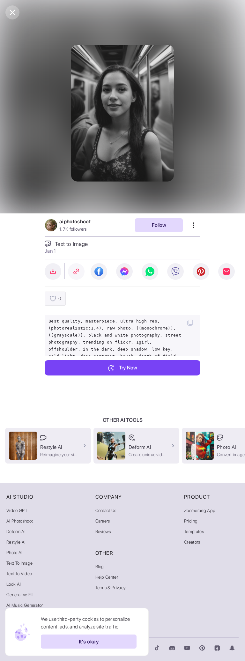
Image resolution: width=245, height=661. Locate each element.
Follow (159, 225)
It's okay (89, 642)
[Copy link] (76, 271)
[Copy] (190, 322)
